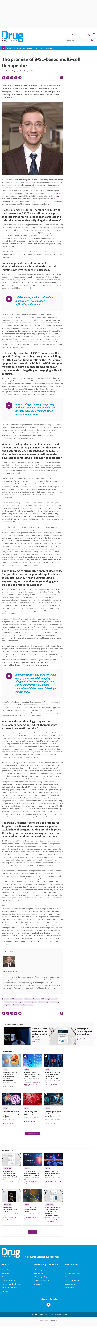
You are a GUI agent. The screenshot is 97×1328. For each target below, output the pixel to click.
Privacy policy (70, 1284)
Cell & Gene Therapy (17, 999)
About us (68, 1270)
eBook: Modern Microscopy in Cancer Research (10, 1209)
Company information (73, 1273)
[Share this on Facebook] (3, 77)
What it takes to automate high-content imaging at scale (39, 1032)
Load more (32, 1232)
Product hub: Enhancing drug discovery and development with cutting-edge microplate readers (53, 1211)
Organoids (8, 1005)
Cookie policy (70, 1287)
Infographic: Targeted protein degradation (85, 1031)
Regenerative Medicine (19, 1005)
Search (92, 39)
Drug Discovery (9, 1002)
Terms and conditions (72, 1280)
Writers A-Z (43, 1314)
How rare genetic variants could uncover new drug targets (32, 1074)
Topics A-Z (33, 1314)
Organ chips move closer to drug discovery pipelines (32, 1209)
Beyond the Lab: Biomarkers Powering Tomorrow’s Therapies (32, 1173)
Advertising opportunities (42, 1270)
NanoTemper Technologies (81, 1039)
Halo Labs (15, 1182)
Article (27, 1069)
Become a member (78, 35)
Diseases (5, 1277)
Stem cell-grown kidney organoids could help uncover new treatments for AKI (53, 1075)
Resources (5, 1273)
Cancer (7, 999)
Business (5, 1291)
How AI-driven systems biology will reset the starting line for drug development (53, 1114)
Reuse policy (38, 1284)
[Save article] (61, 77)
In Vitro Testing (54, 1002)
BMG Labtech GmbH (51, 1220)
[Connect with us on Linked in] (48, 1305)
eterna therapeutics (30, 1002)
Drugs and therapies (9, 1280)
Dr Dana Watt (54, 1123)
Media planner (39, 1273)
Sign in (37, 74)
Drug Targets (19, 1002)
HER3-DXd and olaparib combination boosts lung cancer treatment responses (11, 1114)
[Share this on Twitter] (7, 77)
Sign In (90, 35)
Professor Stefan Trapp (52, 1180)
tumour (57, 196)
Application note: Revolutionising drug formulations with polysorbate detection (10, 1174)
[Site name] (12, 42)
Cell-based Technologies (32, 999)
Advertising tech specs (42, 1277)
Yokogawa (35, 1041)
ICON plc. (36, 1181)
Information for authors (42, 1280)
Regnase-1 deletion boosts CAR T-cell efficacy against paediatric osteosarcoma (10, 1076)
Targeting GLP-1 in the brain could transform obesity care (53, 1173)
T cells (59, 182)
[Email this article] (20, 77)
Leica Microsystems (9, 1218)
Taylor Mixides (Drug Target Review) (13, 71)
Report (27, 1168)
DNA (42, 999)
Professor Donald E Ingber (31, 1216)
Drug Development (51, 999)
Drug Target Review (30, 1084)
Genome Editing (43, 1002)
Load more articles (32, 1134)
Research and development (11, 1284)
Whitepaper (7, 1168)
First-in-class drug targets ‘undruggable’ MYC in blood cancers (31, 1113)
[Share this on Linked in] (11, 77)
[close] (63, 74)
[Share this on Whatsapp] (16, 77)
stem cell (22, 180)
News (5, 1069)
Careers (68, 1277)
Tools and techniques (9, 1287)
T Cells (30, 1005)
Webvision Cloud (53, 1320)
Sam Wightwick (8, 1086)
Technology (6, 1270)
